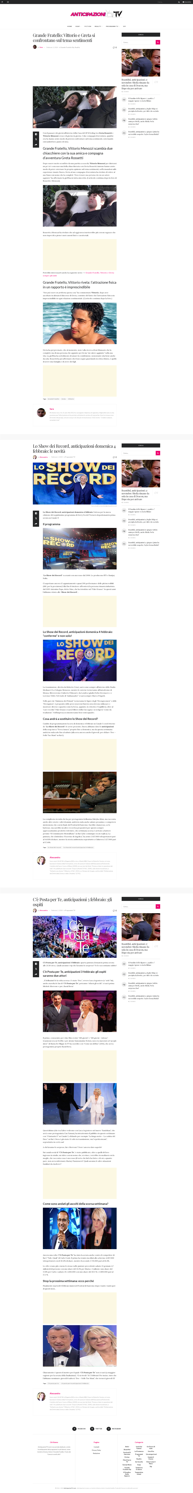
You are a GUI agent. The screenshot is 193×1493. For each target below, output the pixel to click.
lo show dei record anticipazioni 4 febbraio (78, 847)
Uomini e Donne (151, 1458)
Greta (64, 399)
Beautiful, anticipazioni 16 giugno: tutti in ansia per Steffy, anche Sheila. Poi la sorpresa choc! (142, 121)
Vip (124, 26)
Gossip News (127, 1465)
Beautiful (127, 1449)
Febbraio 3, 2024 (52, 47)
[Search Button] (178, 2)
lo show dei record (54, 847)
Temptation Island (139, 1473)
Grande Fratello (53, 399)
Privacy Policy (96, 1450)
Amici (127, 1447)
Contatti (96, 1447)
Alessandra (44, 457)
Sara (41, 47)
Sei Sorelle (139, 1462)
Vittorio (71, 399)
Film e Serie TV (127, 1461)
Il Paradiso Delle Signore (127, 1474)
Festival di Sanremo (127, 1453)
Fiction (88, 26)
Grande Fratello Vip (67, 47)
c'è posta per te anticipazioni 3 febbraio (75, 1383)
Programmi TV (112, 26)
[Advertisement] (75, 67)
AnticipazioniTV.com (70, 1488)
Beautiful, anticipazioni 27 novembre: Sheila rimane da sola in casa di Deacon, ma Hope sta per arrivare (135, 84)
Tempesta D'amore (139, 1468)
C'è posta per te (53, 1383)
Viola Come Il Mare (150, 1463)
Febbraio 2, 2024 (57, 457)
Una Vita (151, 1451)
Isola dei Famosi (139, 1447)
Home (69, 26)
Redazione (96, 1453)
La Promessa (139, 1451)
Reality (98, 26)
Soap (78, 26)
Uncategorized (151, 1454)
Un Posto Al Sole (151, 1447)
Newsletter (187, 2)
